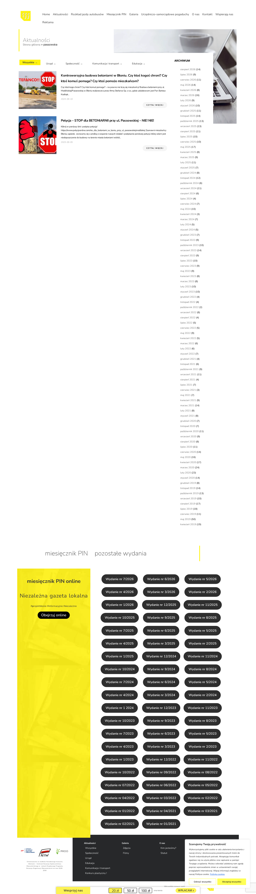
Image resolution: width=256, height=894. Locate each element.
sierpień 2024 (187, 193)
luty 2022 (185, 348)
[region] (217, 863)
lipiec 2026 (186, 74)
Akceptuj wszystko (231, 881)
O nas (195, 14)
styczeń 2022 (187, 353)
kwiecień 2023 (188, 276)
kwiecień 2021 (188, 400)
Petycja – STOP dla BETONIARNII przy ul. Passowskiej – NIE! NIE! (107, 120)
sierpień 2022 (187, 317)
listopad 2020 (187, 426)
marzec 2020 (187, 467)
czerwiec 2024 (188, 203)
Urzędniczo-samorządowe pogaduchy (165, 14)
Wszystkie (90, 848)
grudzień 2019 (188, 483)
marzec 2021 (187, 405)
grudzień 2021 (188, 359)
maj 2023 (185, 271)
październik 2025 (189, 121)
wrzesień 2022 (188, 312)
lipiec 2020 (186, 446)
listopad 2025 (187, 116)
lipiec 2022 (186, 322)
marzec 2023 (187, 281)
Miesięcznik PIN (116, 14)
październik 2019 (189, 493)
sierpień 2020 (187, 441)
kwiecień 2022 (188, 338)
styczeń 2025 (187, 167)
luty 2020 (185, 472)
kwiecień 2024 (188, 214)
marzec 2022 (187, 343)
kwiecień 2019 (188, 524)
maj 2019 (185, 519)
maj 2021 (185, 395)
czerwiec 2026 (188, 79)
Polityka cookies (217, 874)
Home (46, 14)
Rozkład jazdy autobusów (87, 14)
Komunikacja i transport (97, 868)
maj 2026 (185, 85)
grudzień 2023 (188, 234)
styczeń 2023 (187, 291)
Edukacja (89, 863)
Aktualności (60, 14)
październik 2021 (189, 369)
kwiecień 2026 (188, 90)
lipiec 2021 (186, 384)
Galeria (133, 14)
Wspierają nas (224, 14)
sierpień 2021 (187, 379)
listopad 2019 (187, 488)
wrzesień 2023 (188, 250)
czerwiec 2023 (188, 266)
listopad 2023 (187, 240)
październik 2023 (189, 245)
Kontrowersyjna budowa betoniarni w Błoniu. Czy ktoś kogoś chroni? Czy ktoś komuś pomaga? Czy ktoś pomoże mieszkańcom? (114, 78)
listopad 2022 (187, 302)
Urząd (88, 858)
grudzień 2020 (188, 421)
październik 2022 (189, 307)
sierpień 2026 (187, 69)
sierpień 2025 (187, 131)
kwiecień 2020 (188, 462)
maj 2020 (185, 457)
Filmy (126, 853)
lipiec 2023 (186, 260)
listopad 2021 (187, 364)
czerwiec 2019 (188, 514)
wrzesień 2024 (188, 188)
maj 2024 (185, 209)
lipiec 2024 (186, 198)
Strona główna (31, 44)
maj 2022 (185, 333)
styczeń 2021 (187, 415)
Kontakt (207, 14)
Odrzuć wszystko (202, 881)
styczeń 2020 (187, 477)
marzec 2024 (187, 219)
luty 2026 (185, 100)
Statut (164, 853)
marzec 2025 (187, 157)
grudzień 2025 (188, 110)
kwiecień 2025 (188, 152)
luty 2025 (185, 162)
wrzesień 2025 (188, 126)
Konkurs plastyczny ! (96, 873)
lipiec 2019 (186, 509)
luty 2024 (185, 224)
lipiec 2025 (186, 136)
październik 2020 (189, 431)
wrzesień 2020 (188, 436)
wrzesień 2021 (188, 374)
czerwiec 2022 (188, 328)
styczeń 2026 (187, 105)
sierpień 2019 (187, 503)
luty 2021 (185, 410)
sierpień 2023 (187, 255)
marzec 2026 (187, 95)
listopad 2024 (187, 178)
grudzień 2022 (188, 297)
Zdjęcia (126, 848)
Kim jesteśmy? (168, 848)
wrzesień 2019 (188, 498)
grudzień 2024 (188, 172)
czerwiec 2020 (188, 452)
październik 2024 (189, 183)
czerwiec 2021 (188, 390)
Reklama (47, 22)
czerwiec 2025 (188, 141)
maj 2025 (185, 147)
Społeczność (91, 853)
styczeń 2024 (187, 229)
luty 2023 (185, 286)
